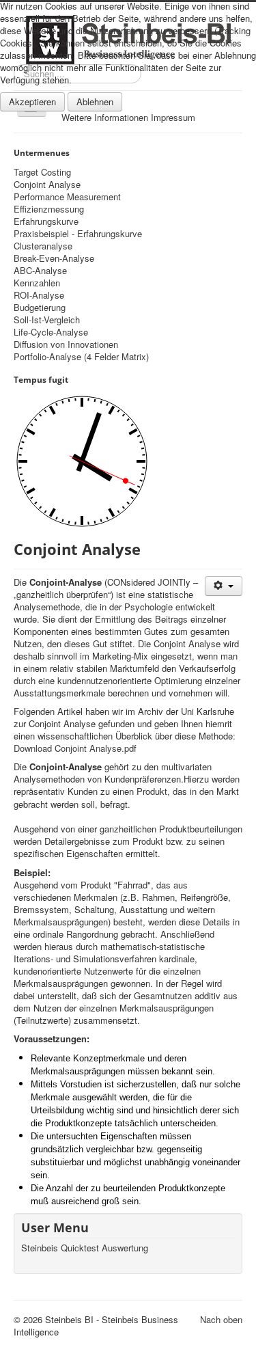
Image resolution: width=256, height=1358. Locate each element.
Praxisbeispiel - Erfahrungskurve (78, 234)
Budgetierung (40, 307)
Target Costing (42, 172)
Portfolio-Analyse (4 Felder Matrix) (81, 357)
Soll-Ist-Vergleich (47, 320)
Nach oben (221, 1319)
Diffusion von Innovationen (66, 344)
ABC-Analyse (40, 270)
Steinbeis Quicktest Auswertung (84, 1248)
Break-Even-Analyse (54, 258)
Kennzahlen (37, 283)
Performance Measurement (67, 197)
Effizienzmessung (49, 209)
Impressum (173, 117)
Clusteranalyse (43, 246)
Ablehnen (94, 101)
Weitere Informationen (104, 117)
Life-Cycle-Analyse (51, 332)
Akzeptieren (32, 101)
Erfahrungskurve (46, 221)
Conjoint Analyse (47, 184)
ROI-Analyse (39, 295)
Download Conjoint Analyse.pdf (75, 748)
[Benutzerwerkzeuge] (223, 586)
